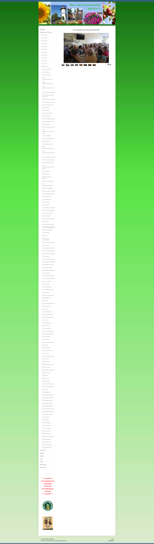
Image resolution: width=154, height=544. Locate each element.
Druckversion (45, 539)
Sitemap (52, 539)
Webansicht (111, 540)
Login (112, 539)
